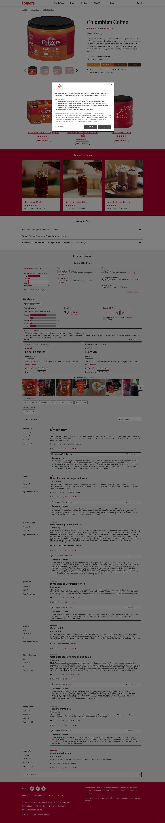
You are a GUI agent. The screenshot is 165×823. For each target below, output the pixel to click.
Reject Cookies (91, 126)
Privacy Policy (72, 93)
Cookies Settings (59, 126)
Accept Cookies (105, 126)
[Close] (111, 84)
